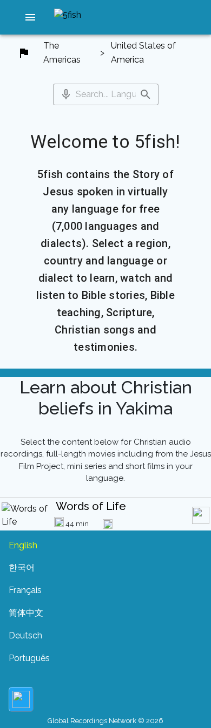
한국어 (22, 567)
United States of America (143, 52)
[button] (30, 17)
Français (25, 590)
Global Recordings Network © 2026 (105, 721)
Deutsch (25, 635)
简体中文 (26, 613)
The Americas (62, 52)
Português (29, 658)
